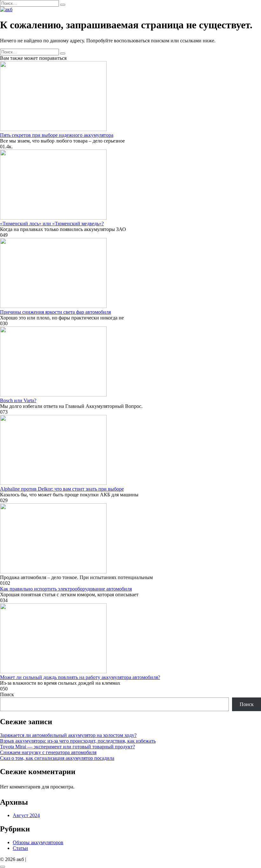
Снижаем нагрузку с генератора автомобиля (48, 752)
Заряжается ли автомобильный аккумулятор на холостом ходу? (68, 735)
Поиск (7, 694)
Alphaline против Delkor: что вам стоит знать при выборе (62, 489)
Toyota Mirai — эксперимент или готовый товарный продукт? (67, 746)
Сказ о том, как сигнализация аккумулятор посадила (57, 758)
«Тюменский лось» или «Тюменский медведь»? (52, 223)
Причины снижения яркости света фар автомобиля (55, 312)
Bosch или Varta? (18, 400)
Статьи (20, 848)
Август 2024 (26, 815)
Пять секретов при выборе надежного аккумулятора (56, 135)
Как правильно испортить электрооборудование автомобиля (66, 589)
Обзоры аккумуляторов (38, 842)
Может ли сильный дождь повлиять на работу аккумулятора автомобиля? (80, 677)
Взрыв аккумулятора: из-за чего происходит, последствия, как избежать (78, 741)
